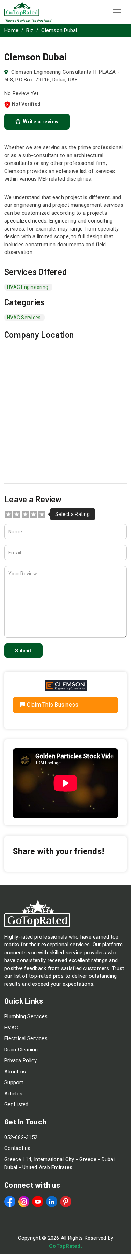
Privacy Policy (20, 1060)
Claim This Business (51, 704)
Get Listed (16, 1104)
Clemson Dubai (59, 30)
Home (11, 30)
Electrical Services (26, 1038)
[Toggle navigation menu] (117, 12)
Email (14, 552)
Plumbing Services (26, 1016)
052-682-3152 (20, 1137)
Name (15, 531)
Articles (13, 1094)
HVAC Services (24, 317)
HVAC (11, 1028)
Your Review (22, 573)
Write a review (40, 121)
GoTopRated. (65, 1246)
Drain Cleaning (21, 1050)
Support (13, 1082)
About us (15, 1072)
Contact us (17, 1148)
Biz (30, 30)
